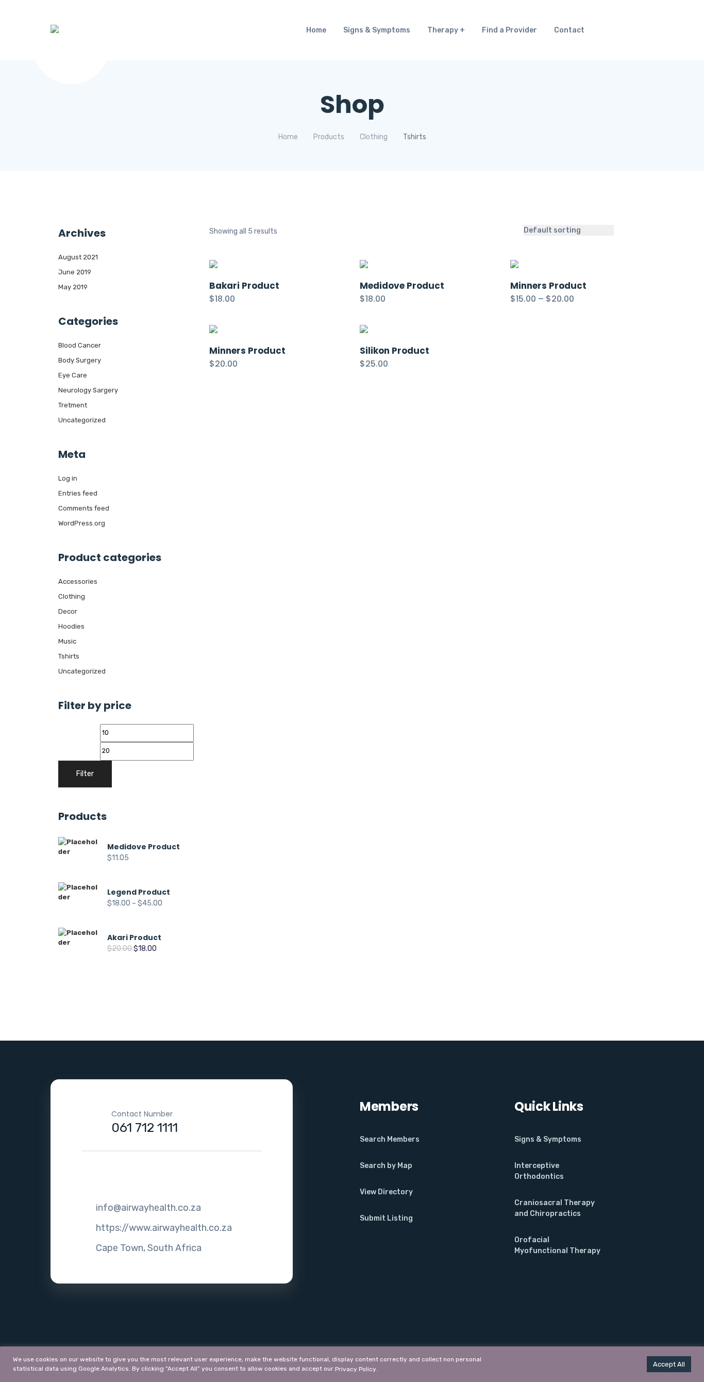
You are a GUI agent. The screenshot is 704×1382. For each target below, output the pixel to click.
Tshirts (68, 656)
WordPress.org (81, 523)
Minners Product (548, 285)
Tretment (72, 405)
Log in (67, 478)
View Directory (386, 1192)
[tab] (627, 230)
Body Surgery (79, 360)
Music (67, 641)
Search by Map (386, 1165)
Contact (569, 30)
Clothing (71, 596)
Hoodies (71, 626)
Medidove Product (402, 285)
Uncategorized (82, 420)
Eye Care (72, 375)
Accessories (77, 581)
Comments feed (83, 508)
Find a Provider (509, 30)
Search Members (390, 1139)
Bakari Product (244, 285)
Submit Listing (386, 1218)
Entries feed (77, 493)
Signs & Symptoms (376, 30)
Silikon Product (394, 350)
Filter (85, 773)
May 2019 (73, 287)
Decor (67, 611)
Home (316, 30)
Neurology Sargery (88, 390)
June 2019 (74, 272)
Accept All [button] (669, 1364)
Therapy (442, 30)
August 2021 (78, 257)
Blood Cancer (79, 345)
